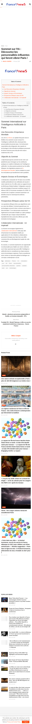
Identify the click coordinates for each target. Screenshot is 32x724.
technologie (13, 268)
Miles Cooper (7, 61)
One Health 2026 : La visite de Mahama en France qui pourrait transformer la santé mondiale (20, 633)
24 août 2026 (4, 453)
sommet (24, 265)
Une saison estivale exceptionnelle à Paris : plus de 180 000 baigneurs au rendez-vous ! (19, 680)
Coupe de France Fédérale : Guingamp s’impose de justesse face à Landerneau (20, 610)
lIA (6, 263)
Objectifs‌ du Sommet (9, 91)
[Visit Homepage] (16, 4)
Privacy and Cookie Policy (13, 722)
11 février (9, 137)
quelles (18, 265)
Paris (6, 45)
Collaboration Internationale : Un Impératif (15, 97)
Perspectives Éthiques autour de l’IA (13, 95)
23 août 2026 (4, 485)
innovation (24, 261)
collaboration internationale (9, 230)
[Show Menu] (2, 4)
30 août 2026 (4, 383)
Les (3, 263)
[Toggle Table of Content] (27, 103)
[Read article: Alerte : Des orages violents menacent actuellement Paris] (16, 498)
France (14, 261)
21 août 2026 (4, 555)
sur (7, 268)
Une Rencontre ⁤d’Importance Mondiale (14, 89)
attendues (7, 261)
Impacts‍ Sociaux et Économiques (13, 93)
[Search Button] (30, 4)
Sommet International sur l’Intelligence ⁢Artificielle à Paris (15, 106)
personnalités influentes (8, 265)
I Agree (26, 722)
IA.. (18, 261)
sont (3, 268)
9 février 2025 (16, 61)
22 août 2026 (4, 514)
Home (2, 45)
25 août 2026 (4, 415)
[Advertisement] (16, 26)
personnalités (17, 263)
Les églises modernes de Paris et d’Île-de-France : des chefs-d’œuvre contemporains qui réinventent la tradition (15, 411)
